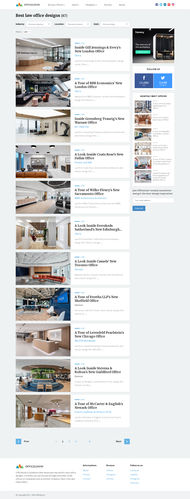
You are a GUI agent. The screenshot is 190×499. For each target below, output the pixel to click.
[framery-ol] (153, 45)
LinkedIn (134, 474)
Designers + (91, 4)
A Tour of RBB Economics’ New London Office (98, 85)
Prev (26, 441)
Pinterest (134, 483)
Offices (109, 470)
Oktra (78, 55)
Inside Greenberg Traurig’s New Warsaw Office (99, 120)
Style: (96, 24)
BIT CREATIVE (82, 126)
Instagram (135, 478)
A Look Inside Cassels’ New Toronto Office (95, 263)
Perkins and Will (83, 162)
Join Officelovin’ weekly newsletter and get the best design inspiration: (153, 192)
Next (118, 441)
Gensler (79, 269)
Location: (59, 24)
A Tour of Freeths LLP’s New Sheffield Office (96, 299)
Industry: (20, 24)
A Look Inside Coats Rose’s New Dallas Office (99, 156)
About (122, 4)
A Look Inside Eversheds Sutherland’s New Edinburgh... (98, 227)
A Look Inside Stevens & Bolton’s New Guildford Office (98, 370)
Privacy (86, 474)
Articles (108, 4)
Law (25, 31)
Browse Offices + (56, 4)
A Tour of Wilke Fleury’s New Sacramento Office (97, 192)
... (88, 64)
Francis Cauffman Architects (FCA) (93, 412)
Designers (111, 474)
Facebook (134, 470)
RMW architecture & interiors (91, 198)
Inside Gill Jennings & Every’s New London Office (98, 49)
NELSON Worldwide (85, 340)
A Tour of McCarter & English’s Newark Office (99, 406)
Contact (86, 478)
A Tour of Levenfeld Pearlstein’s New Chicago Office (99, 334)
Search (75, 4)
